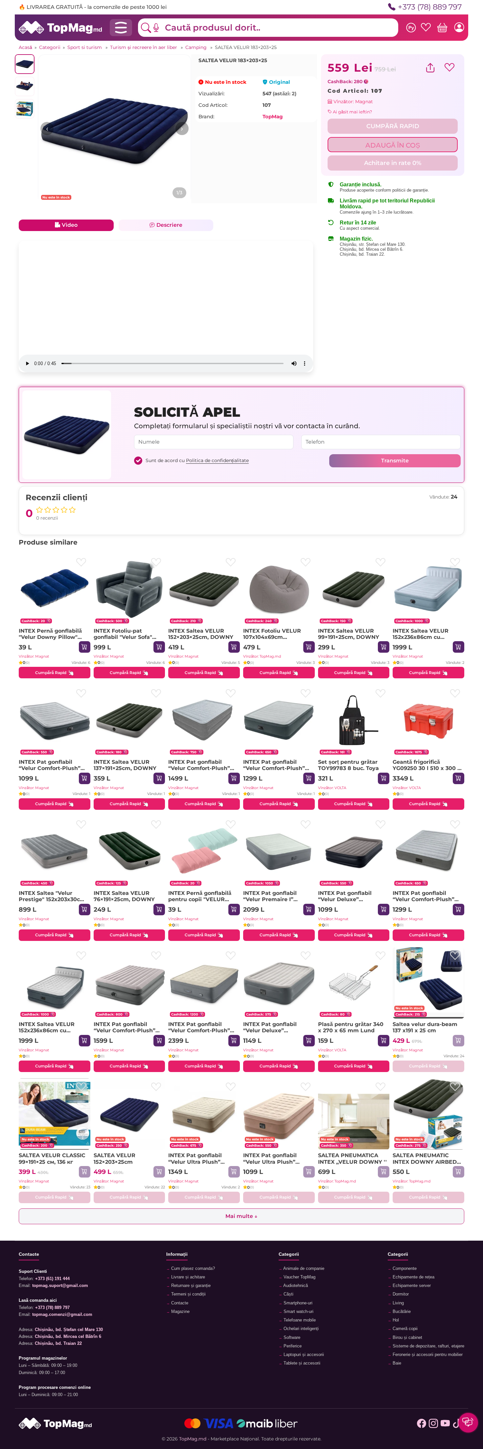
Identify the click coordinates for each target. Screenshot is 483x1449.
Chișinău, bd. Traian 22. (362, 254)
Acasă (25, 47)
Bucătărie (401, 1311)
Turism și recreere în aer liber (144, 47)
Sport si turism (85, 47)
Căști (287, 1294)
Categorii (49, 47)
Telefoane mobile (299, 1320)
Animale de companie (303, 1268)
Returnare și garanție (190, 1285)
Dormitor (400, 1294)
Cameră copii (404, 1328)
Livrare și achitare (187, 1277)
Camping (196, 47)
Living (397, 1303)
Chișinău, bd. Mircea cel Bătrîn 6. (371, 249)
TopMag (273, 116)
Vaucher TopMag (298, 1277)
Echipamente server (411, 1285)
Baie (396, 1363)
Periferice (292, 1346)
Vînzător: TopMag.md (262, 656)
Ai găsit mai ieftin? (352, 111)
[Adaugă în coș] (84, 647)
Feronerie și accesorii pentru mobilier (427, 1354)
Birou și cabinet (406, 1337)
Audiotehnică (295, 1285)
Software (291, 1337)
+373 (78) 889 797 (429, 7)
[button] (161, 27)
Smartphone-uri (297, 1303)
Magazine (180, 1311)
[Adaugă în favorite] (81, 562)
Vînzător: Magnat (352, 102)
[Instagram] (433, 1423)
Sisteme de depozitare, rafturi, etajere (427, 1346)
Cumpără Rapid (50, 672)
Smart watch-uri (297, 1311)
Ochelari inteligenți (300, 1328)
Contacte (179, 1303)
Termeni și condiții (188, 1294)
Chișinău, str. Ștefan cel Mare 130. (373, 244)
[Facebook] (421, 1423)
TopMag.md (192, 1439)
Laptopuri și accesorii (303, 1354)
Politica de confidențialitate (217, 460)
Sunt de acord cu (197, 460)
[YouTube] (445, 1423)
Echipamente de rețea (412, 1277)
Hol (395, 1320)
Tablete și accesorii (301, 1363)
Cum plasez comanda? (192, 1268)
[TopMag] (60, 27)
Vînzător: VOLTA (332, 787)
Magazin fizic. (356, 239)
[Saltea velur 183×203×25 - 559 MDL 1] (114, 131)
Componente (404, 1268)
